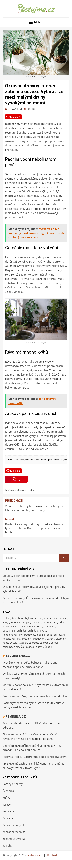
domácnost (50, 618)
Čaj (22, 646)
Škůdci (48, 646)
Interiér (47, 622)
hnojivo (26, 622)
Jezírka (7, 797)
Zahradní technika (14, 832)
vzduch (23, 642)
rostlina (16, 638)
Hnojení (15, 622)
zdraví (54, 642)
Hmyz (6, 622)
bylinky (29, 618)
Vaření (50, 638)
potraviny (29, 634)
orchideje (33, 630)
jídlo (61, 622)
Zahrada (8, 818)
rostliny (26, 638)
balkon (6, 618)
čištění (39, 646)
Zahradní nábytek (14, 825)
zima (16, 646)
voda (5, 642)
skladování (39, 638)
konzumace (9, 626)
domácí (63, 618)
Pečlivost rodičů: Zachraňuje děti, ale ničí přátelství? (35, 757)
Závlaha (7, 846)
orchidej (21, 630)
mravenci (50, 626)
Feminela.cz (16, 717)
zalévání (44, 642)
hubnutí (36, 622)
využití (13, 642)
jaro (55, 622)
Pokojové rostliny (26, 490)
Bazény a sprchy (13, 784)
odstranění (9, 630)
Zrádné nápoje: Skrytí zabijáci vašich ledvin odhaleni (35, 696)
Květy (40, 626)
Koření (21, 626)
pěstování (59, 634)
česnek (30, 646)
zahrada (33, 642)
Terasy (7, 804)
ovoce (43, 630)
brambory (18, 618)
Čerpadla (8, 791)
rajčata (6, 638)
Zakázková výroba (14, 839)
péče (49, 634)
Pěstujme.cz (34, 855)
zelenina (7, 646)
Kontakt (52, 855)
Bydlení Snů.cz (18, 656)
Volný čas (8, 811)
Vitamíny (61, 638)
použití (41, 634)
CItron (38, 618)
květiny (31, 626)
